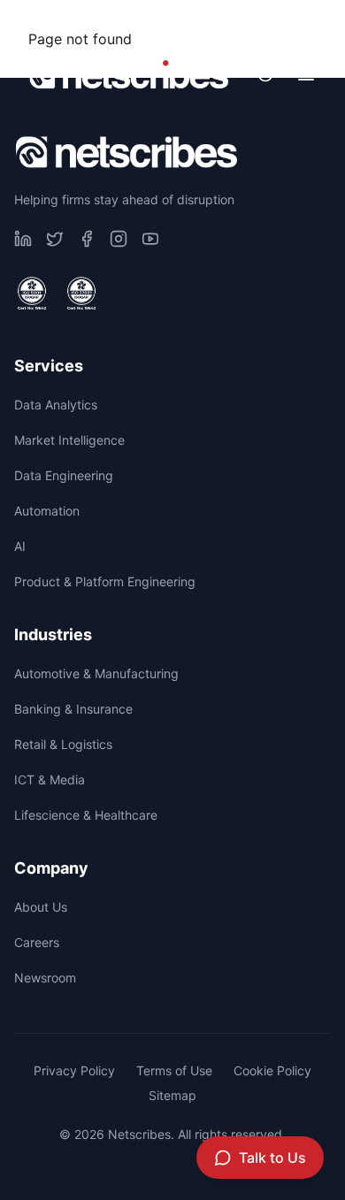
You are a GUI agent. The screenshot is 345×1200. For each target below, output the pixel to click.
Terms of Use (174, 1070)
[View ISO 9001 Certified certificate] (32, 293)
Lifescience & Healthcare (85, 814)
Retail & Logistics (63, 744)
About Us (40, 906)
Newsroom (272, 22)
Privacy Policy (74, 1070)
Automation (47, 510)
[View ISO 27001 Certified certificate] (81, 293)
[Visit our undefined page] (23, 239)
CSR (59, 22)
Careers (155, 22)
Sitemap (172, 1095)
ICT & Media (49, 779)
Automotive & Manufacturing (96, 673)
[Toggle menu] (306, 74)
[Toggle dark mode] (265, 74)
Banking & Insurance (73, 708)
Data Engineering (63, 475)
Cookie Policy (272, 1070)
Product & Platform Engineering (105, 581)
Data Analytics (55, 404)
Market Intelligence (69, 439)
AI (20, 546)
